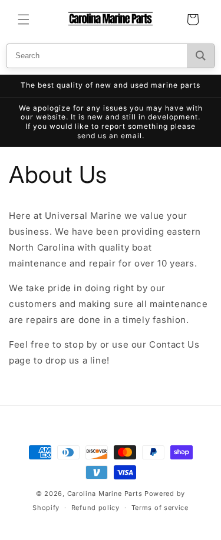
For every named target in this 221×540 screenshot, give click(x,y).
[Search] (201, 56)
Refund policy (95, 508)
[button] (24, 19)
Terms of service (160, 508)
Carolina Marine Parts (105, 493)
